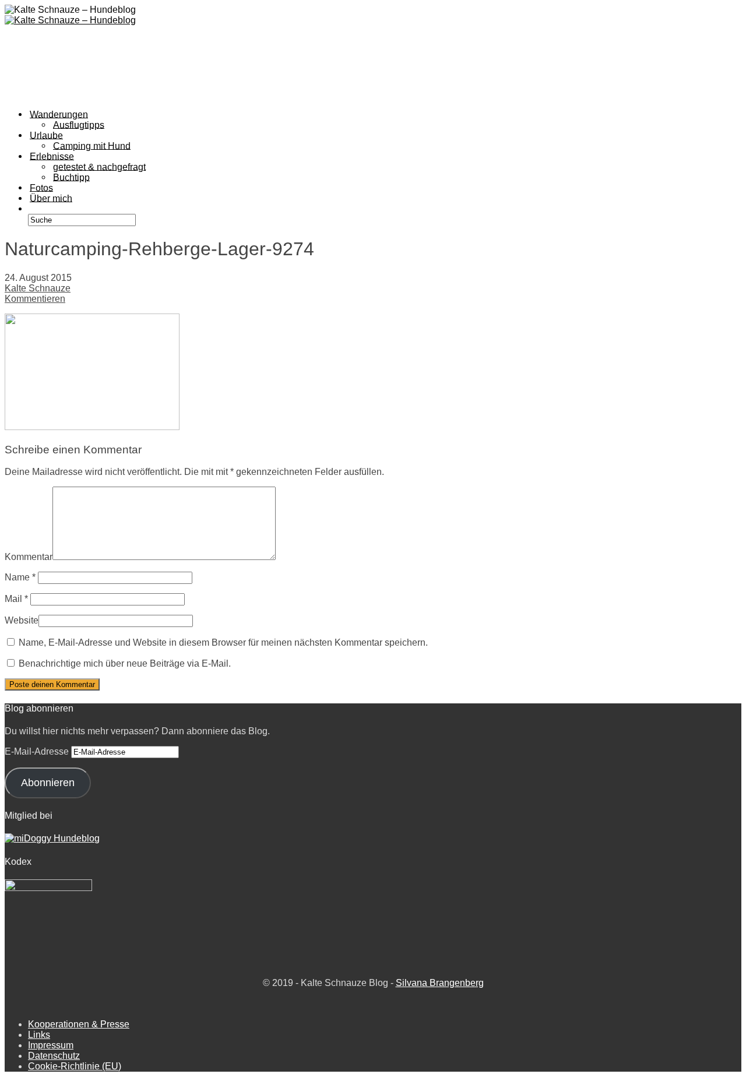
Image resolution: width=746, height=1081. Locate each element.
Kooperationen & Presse (78, 1024)
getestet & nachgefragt (99, 166)
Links (39, 1035)
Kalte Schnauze (38, 288)
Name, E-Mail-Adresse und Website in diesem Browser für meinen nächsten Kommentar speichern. (223, 642)
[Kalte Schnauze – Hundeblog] (70, 20)
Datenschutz (54, 1056)
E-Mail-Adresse (38, 751)
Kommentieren (35, 299)
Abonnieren (48, 782)
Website (21, 620)
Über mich (51, 198)
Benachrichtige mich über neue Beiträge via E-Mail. (125, 663)
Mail (16, 599)
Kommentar (28, 557)
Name (20, 577)
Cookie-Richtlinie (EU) (74, 1066)
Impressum (50, 1045)
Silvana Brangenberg (440, 983)
